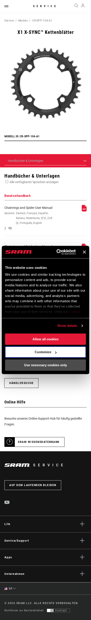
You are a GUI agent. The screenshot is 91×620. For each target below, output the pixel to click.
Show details (67, 325)
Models (23, 20)
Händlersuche (21, 383)
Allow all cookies (45, 339)
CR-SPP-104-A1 (42, 20)
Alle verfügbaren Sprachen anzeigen (34, 182)
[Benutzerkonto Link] (83, 6)
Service (45, 6)
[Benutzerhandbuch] (84, 210)
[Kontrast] (50, 610)
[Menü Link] (6, 6)
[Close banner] (84, 252)
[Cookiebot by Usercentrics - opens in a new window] (57, 252)
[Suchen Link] (76, 7)
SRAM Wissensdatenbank (39, 442)
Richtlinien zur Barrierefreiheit (24, 610)
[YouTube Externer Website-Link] (7, 502)
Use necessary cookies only (45, 365)
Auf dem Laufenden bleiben (32, 485)
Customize (43, 352)
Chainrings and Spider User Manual (28, 218)
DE (10, 588)
